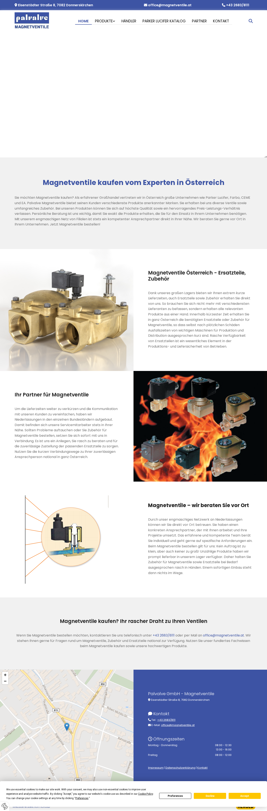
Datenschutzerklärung (180, 768)
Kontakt (221, 21)
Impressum (156, 768)
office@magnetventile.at (169, 5)
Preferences (175, 796)
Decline (210, 796)
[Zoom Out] (5, 681)
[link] (105, 22)
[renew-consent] (4, 806)
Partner (199, 21)
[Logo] (32, 21)
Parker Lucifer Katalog (164, 21)
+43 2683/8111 (237, 5)
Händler (128, 21)
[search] (250, 21)
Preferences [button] (81, 798)
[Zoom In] (5, 675)
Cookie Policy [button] (145, 793)
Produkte (104, 21)
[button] (66, 727)
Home (83, 21)
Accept (244, 796)
